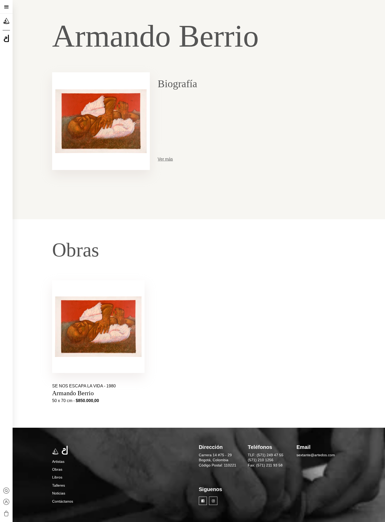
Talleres (58, 485)
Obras (57, 469)
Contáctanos (62, 501)
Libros (57, 477)
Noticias (58, 493)
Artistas (58, 461)
